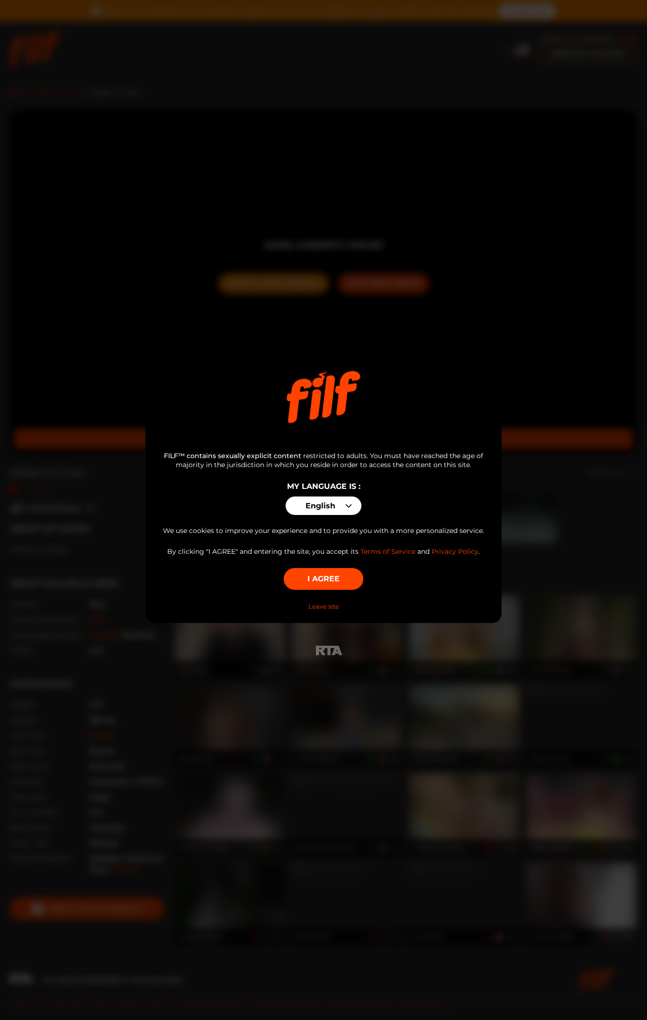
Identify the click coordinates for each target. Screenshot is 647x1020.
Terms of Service (387, 551)
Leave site (323, 606)
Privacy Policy (454, 551)
